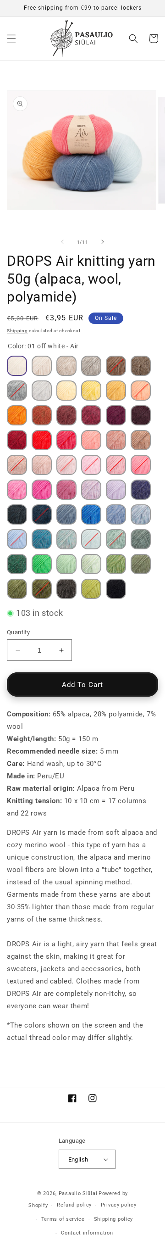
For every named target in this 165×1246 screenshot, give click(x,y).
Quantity (18, 632)
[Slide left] (62, 242)
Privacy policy (119, 1205)
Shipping (17, 330)
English (78, 1159)
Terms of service (63, 1219)
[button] (11, 38)
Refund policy (74, 1205)
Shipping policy (113, 1219)
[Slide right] (103, 242)
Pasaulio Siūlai (78, 1193)
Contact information (87, 1233)
